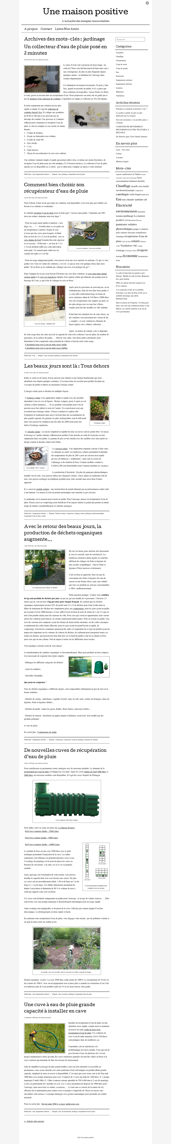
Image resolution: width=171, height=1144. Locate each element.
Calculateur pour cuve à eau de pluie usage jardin (46, 344)
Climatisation (121, 60)
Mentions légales (122, 161)
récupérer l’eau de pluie (44, 212)
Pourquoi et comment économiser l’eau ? (131, 109)
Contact (46, 29)
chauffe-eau (136, 186)
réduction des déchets (91, 739)
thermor (143, 241)
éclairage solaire (33, 397)
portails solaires (42, 489)
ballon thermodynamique (130, 178)
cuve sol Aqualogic (48, 277)
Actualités (119, 52)
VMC (134, 245)
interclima (141, 211)
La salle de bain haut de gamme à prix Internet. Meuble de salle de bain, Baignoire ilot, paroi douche (132, 276)
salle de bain (126, 241)
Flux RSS (147, 3)
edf (145, 199)
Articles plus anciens (34, 1121)
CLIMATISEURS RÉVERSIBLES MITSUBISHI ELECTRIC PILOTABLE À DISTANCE (132, 129)
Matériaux (120, 91)
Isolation (119, 88)
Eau (34, 174)
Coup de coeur (121, 64)
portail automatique (98, 513)
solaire (44, 516)
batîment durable (137, 181)
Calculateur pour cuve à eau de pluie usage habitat (46, 348)
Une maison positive (85, 13)
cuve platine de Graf (32, 239)
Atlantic (143, 174)
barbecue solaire (60, 513)
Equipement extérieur (42, 174)
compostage (59, 739)
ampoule (119, 174)
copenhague (122, 194)
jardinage (64, 174)
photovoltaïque (124, 229)
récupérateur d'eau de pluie (76, 174)
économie (51, 355)
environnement (66, 1111)
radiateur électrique (128, 232)
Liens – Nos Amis (123, 149)
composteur (70, 513)
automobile (119, 178)
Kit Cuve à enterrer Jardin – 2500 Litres (42, 831)
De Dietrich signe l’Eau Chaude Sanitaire (131, 136)
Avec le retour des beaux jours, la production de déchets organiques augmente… (63, 533)
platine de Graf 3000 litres (95, 771)
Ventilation (120, 95)
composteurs (78, 608)
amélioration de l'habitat (131, 174)
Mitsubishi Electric (135, 220)
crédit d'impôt (135, 194)
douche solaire (34, 431)
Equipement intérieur (124, 84)
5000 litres (28, 775)
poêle (118, 232)
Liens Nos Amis (67, 29)
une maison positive (42, 59)
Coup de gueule (122, 68)
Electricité (120, 76)
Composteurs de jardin (47, 732)
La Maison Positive (66, 827)
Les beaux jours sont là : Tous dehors (66, 367)
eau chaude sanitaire (132, 199)
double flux (145, 194)
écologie (119, 256)
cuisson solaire (61, 448)
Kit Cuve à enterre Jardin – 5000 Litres (41, 837)
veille (118, 246)
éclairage (120, 250)
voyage (140, 246)
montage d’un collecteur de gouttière (45, 98)
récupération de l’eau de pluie (36, 771)
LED (126, 220)
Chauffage (119, 56)
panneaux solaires (126, 224)
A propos (31, 29)
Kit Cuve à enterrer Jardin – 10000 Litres (42, 844)
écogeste (74, 739)
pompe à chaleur (140, 228)
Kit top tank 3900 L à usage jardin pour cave (60, 1103)
